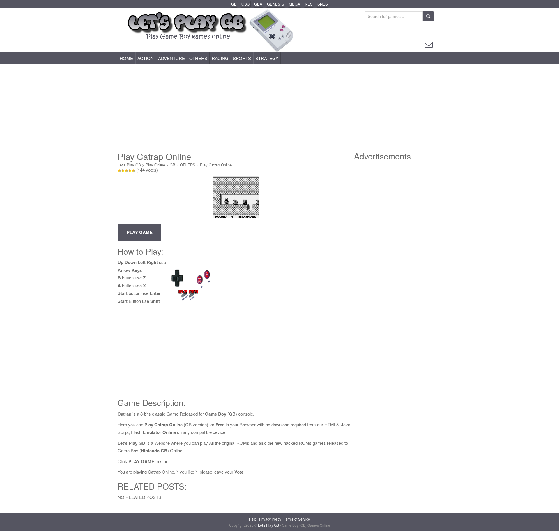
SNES (322, 4)
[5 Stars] (133, 170)
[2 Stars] (123, 170)
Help (252, 518)
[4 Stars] (130, 170)
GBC (245, 4)
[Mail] (429, 44)
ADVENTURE (171, 58)
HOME (126, 58)
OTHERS (198, 58)
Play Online (155, 165)
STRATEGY (266, 58)
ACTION (145, 58)
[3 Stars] (126, 170)
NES (309, 4)
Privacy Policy (270, 518)
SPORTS (242, 58)
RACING (220, 58)
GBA (258, 4)
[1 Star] (119, 170)
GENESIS (275, 4)
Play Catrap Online (216, 165)
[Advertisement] (279, 108)
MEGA (294, 4)
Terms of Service (297, 518)
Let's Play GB (129, 165)
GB (234, 4)
